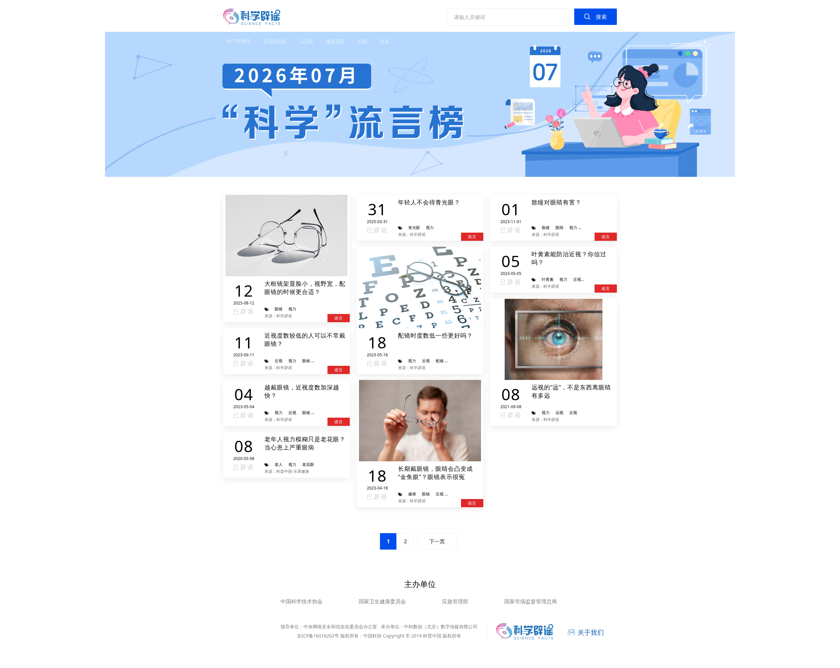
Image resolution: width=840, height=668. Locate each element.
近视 (279, 361)
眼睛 (559, 227)
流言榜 (306, 41)
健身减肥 (335, 41)
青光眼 (414, 227)
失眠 (362, 41)
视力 (292, 309)
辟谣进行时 (274, 41)
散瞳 (546, 227)
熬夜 (384, 41)
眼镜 (279, 309)
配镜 (440, 361)
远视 (559, 412)
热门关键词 (238, 41)
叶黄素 (548, 279)
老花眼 (308, 464)
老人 (279, 464)
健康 (412, 494)
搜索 (601, 16)
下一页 (437, 541)
